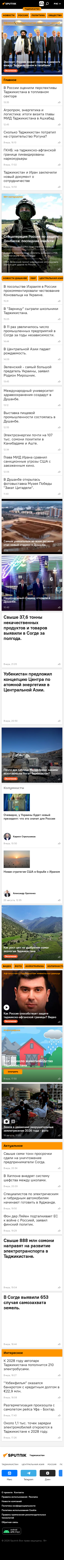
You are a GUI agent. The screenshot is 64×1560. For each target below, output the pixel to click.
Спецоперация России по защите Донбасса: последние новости (31, 238)
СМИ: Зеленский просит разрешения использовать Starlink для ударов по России (31, 263)
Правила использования (14, 1496)
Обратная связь (10, 1522)
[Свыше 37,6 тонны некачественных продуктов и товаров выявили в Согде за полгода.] (32, 640)
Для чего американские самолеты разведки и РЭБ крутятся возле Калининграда (31, 254)
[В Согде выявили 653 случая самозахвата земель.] (32, 1320)
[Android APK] (11, 1531)
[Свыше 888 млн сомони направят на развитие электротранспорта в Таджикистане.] (32, 1263)
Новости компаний (12, 1501)
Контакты (19, 1492)
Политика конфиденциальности (18, 1505)
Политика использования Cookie (19, 1510)
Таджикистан (10, 1464)
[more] (59, 71)
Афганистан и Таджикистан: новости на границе (32, 23)
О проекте (7, 1492)
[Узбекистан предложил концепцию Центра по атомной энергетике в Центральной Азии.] (32, 696)
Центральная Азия (33, 1464)
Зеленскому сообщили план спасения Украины (29, 246)
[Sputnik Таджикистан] (10, 4)
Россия (52, 1464)
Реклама (33, 1496)
